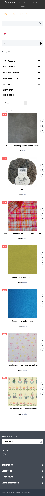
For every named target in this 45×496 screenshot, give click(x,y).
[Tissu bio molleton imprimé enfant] (22, 391)
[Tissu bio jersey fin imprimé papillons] (22, 347)
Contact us (21, 2)
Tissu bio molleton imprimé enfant (22, 409)
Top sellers (9, 61)
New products (10, 78)
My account (7, 476)
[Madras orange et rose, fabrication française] (22, 216)
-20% (4, 158)
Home (3, 52)
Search (39, 23)
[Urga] (22, 172)
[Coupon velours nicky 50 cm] (22, 259)
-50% (4, 115)
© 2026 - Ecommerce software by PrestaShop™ (16, 492)
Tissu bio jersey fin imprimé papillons (22, 365)
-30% (4, 202)
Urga (22, 189)
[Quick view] (42, 121)
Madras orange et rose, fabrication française (22, 233)
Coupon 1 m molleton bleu (22, 321)
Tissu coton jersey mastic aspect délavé (22, 145)
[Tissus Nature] (14, 15)
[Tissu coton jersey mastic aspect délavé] (22, 128)
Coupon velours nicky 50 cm (22, 277)
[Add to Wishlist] (42, 126)
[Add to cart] (42, 131)
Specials (7, 84)
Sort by (7, 103)
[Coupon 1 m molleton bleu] (22, 303)
